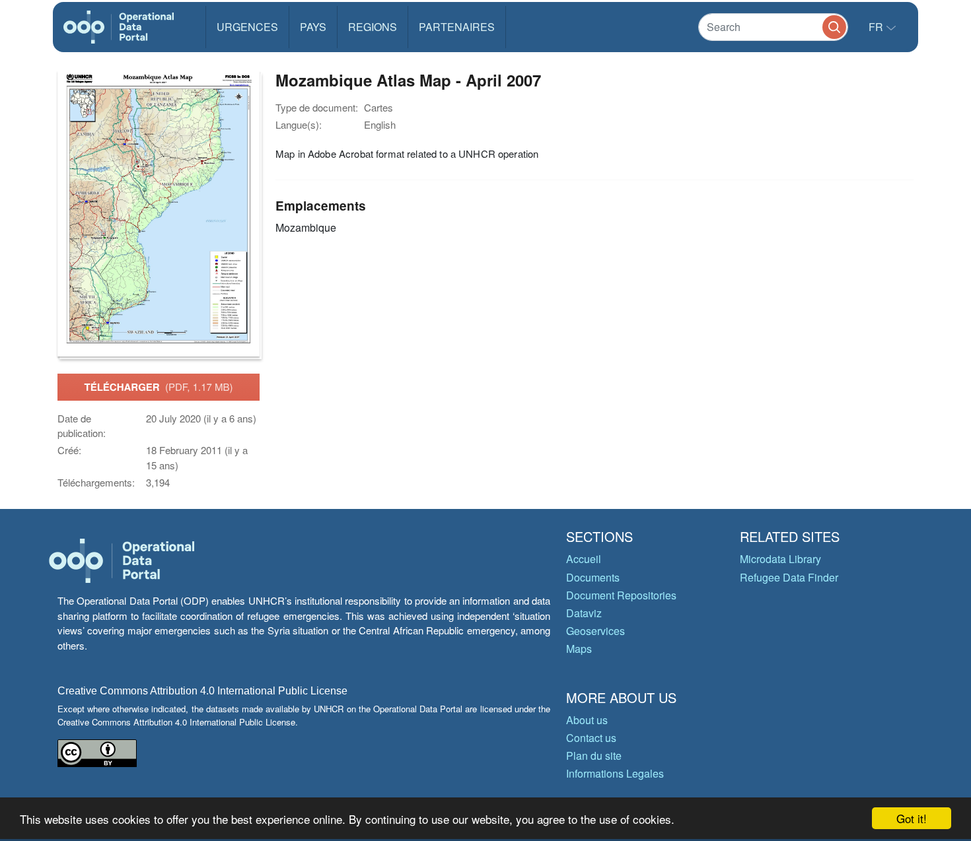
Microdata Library (780, 558)
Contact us (591, 737)
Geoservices (595, 630)
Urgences (247, 26)
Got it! (911, 818)
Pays (313, 26)
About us (587, 719)
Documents (593, 577)
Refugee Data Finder (789, 577)
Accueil (583, 558)
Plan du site (594, 755)
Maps (579, 648)
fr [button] (877, 26)
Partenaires (457, 26)
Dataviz (584, 613)
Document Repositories (621, 595)
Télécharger (158, 387)
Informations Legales (615, 773)
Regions (372, 26)
